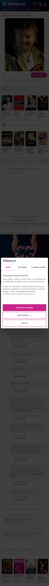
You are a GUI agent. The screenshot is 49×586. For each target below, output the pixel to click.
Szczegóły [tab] (22, 267)
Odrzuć (24, 323)
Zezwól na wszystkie (24, 308)
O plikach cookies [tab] (38, 267)
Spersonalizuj (23, 315)
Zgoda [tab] (8, 267)
